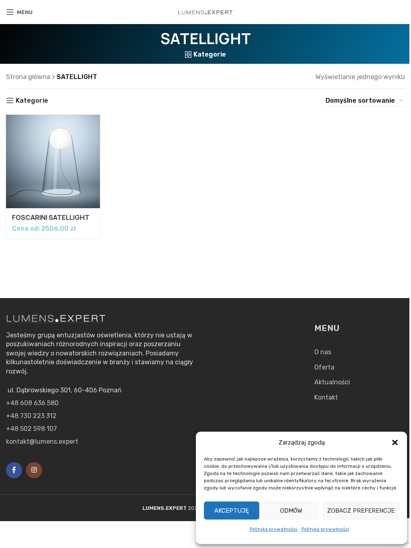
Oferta (324, 367)
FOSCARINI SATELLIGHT (51, 217)
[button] (395, 442)
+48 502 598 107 (31, 428)
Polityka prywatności (273, 529)
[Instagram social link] (34, 470)
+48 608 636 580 (32, 403)
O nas (322, 352)
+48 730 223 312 (31, 416)
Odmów (291, 510)
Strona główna (28, 77)
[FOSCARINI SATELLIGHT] (53, 162)
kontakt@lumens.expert (42, 441)
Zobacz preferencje (361, 510)
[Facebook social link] (14, 470)
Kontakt (326, 397)
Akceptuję (231, 510)
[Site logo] (205, 12)
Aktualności (332, 382)
